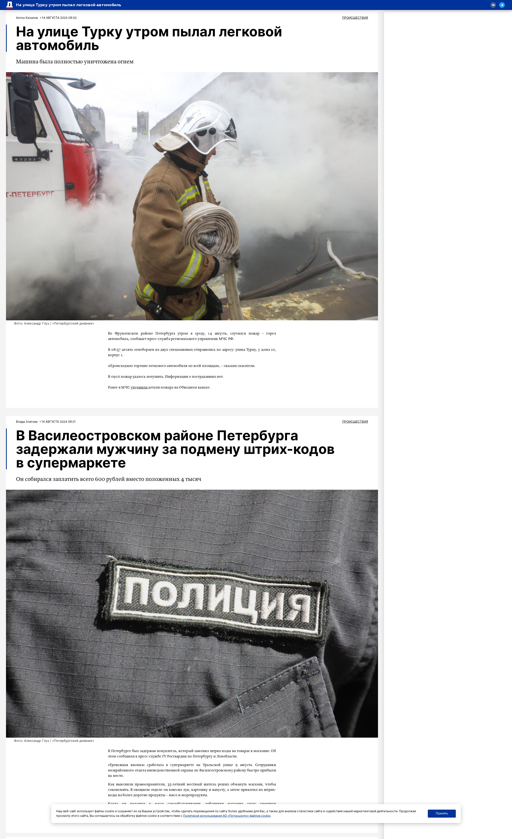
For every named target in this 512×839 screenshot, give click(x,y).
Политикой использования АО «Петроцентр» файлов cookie (226, 816)
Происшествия (355, 18)
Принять (442, 813)
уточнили (139, 387)
